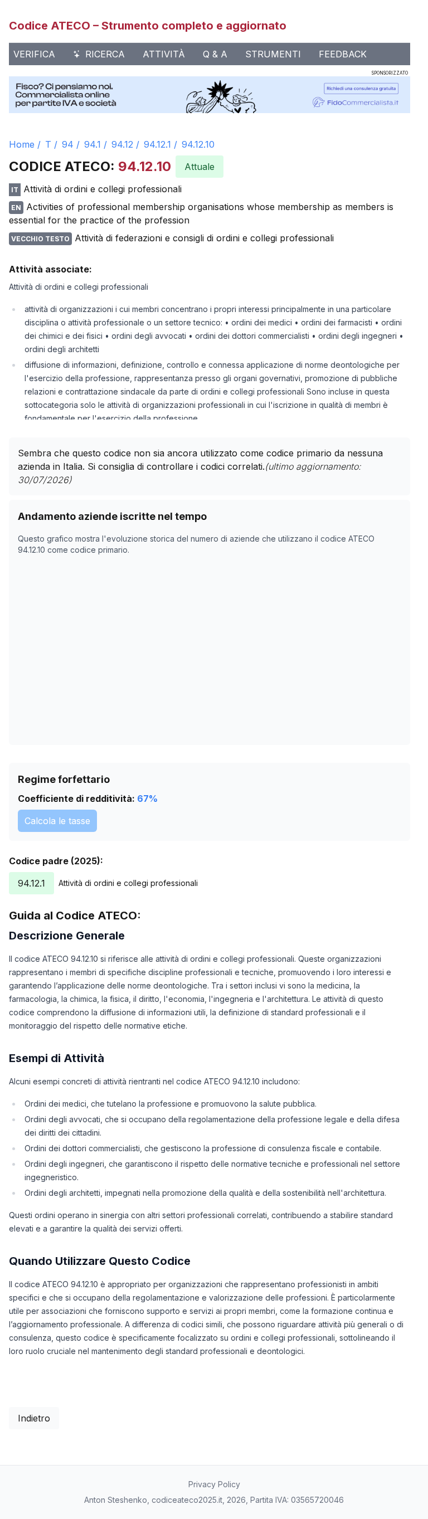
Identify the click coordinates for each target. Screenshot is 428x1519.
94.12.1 (157, 144)
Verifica (34, 54)
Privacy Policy (214, 1484)
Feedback (343, 54)
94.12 (122, 144)
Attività (164, 54)
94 (68, 144)
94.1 (92, 144)
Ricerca (105, 54)
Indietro (34, 1418)
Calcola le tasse (57, 820)
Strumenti (273, 54)
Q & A (215, 54)
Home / (25, 144)
